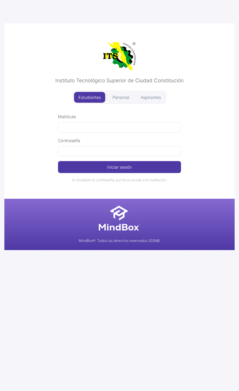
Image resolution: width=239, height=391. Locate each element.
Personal (121, 97)
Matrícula (67, 116)
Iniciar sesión (119, 167)
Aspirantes (151, 97)
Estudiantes (89, 97)
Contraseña (69, 140)
